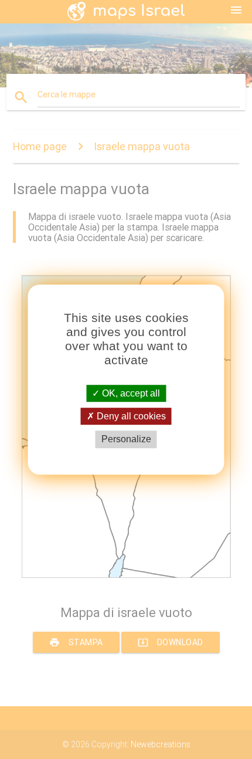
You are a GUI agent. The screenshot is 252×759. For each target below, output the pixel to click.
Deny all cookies (130, 416)
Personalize (126, 440)
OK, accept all (130, 393)
